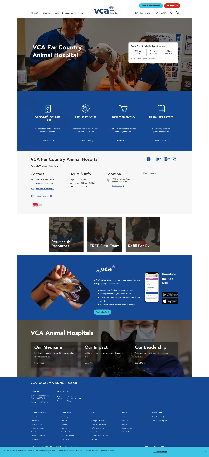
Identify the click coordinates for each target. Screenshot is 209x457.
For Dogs (124, 421)
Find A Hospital (36, 424)
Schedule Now (160, 141)
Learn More (46, 141)
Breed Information (67, 436)
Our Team (64, 424)
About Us (35, 13)
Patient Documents (98, 432)
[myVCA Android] (170, 294)
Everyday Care (68, 13)
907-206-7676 (49, 180)
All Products (125, 417)
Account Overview (97, 417)
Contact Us (35, 421)
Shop (80, 13)
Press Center (35, 432)
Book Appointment (151, 6)
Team (56, 13)
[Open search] (172, 13)
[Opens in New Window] (150, 159)
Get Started (102, 312)
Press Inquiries (44, 196)
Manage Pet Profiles (98, 421)
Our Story (64, 417)
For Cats (124, 424)
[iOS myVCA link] (170, 301)
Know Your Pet (66, 432)
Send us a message (45, 189)
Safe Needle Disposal (160, 421)
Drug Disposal (158, 417)
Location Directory (37, 428)
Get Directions (120, 186)
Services (46, 13)
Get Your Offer (84, 141)
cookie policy (94, 450)
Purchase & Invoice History (100, 436)
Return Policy (126, 432)
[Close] (205, 451)
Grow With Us (35, 439)
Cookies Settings (160, 452)
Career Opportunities (39, 436)
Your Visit (64, 428)
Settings (94, 439)
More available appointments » (143, 59)
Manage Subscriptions (99, 424)
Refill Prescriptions (97, 428)
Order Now (122, 141)
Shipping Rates (126, 428)
